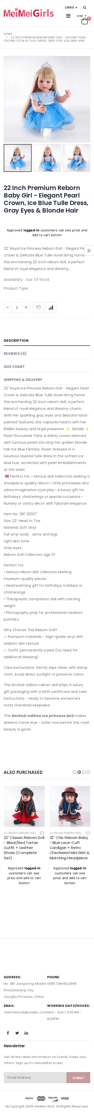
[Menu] (68, 15)
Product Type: (16, 288)
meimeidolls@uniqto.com (25, 1007)
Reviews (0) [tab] (15, 353)
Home (8, 34)
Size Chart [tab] (14, 366)
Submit (78, 1073)
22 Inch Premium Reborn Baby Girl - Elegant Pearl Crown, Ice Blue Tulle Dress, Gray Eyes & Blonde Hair (46, 199)
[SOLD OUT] (36, 794)
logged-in (32, 230)
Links (69, 7)
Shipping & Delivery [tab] (23, 379)
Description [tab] (16, 340)
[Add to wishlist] (38, 307)
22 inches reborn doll (20, 833)
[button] (74, 772)
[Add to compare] (50, 307)
